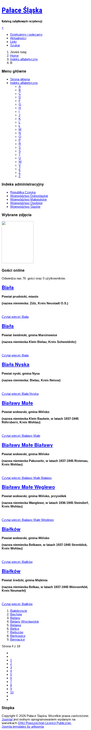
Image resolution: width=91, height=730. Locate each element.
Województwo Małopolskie (28, 199)
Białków (11, 529)
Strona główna (20, 79)
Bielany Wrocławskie (24, 621)
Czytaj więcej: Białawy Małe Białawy (27, 478)
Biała (8, 287)
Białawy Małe (17, 402)
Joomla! (7, 719)
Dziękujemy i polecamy (26, 34)
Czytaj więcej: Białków (17, 562)
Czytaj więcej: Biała (15, 316)
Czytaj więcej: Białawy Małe (21, 435)
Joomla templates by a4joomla (23, 726)
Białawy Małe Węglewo (28, 486)
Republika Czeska (23, 192)
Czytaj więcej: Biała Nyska (20, 393)
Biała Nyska (15, 364)
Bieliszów (16, 632)
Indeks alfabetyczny (24, 83)
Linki (13, 41)
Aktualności (18, 38)
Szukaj (15, 45)
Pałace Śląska (22, 10)
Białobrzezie (18, 611)
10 (12, 692)
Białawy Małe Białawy (27, 444)
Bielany (15, 618)
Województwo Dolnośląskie (29, 196)
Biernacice (17, 639)
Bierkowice (17, 636)
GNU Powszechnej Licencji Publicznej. (45, 723)
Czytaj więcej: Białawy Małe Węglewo (28, 520)
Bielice (14, 628)
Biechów (16, 614)
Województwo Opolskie (26, 203)
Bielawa (15, 625)
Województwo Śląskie (25, 206)
